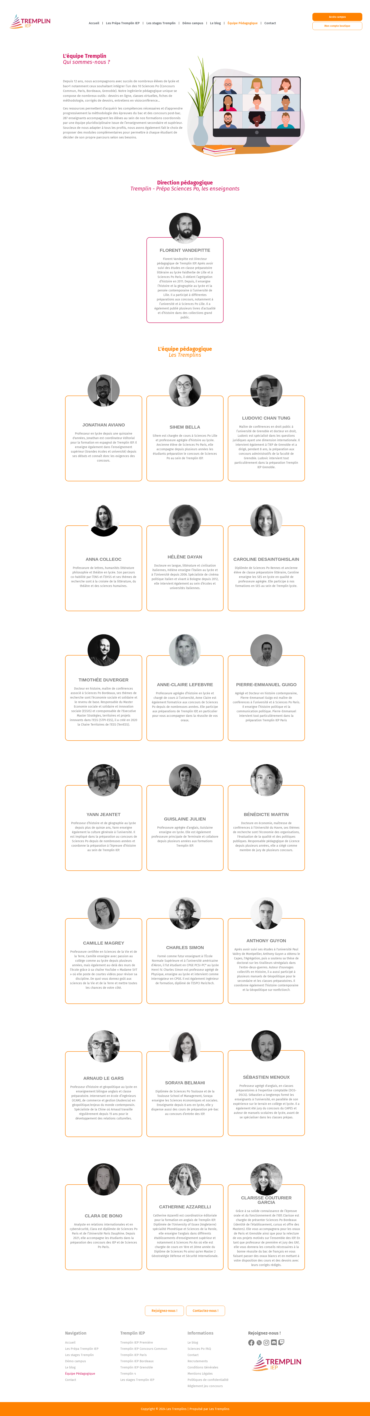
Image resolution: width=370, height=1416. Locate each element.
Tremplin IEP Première (136, 1342)
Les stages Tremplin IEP (137, 1380)
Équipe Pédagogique (243, 23)
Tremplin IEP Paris (133, 1355)
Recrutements (198, 1361)
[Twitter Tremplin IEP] (259, 1343)
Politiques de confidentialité (208, 1380)
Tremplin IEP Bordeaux (137, 1361)
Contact (270, 23)
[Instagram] (266, 1343)
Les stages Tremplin (161, 23)
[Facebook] (251, 1343)
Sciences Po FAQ (199, 1349)
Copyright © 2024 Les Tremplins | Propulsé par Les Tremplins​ (185, 1409)
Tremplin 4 (128, 1374)
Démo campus (192, 23)
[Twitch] (281, 1343)
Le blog (215, 23)
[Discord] (274, 1343)
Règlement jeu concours (205, 1386)
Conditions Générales (203, 1367)
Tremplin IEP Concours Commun (143, 1349)
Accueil (94, 23)
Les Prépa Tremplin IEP (123, 23)
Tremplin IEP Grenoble (136, 1367)
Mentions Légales (200, 1374)
